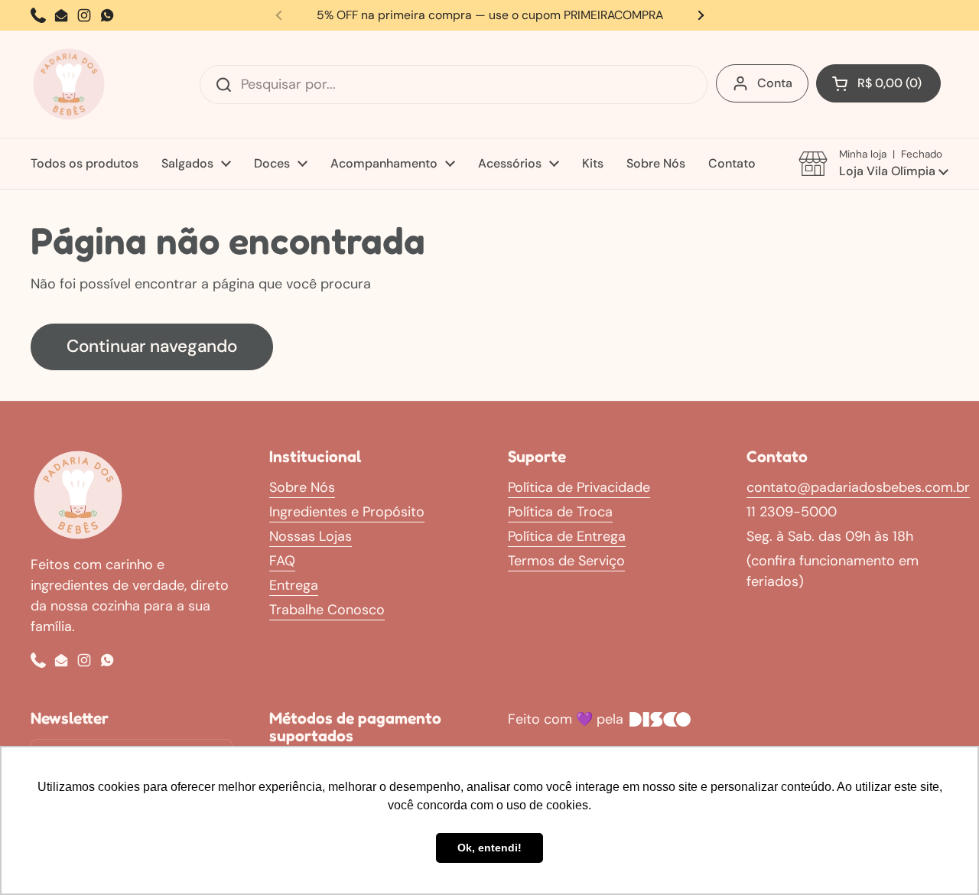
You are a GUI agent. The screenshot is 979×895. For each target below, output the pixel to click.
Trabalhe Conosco (327, 609)
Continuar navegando (152, 346)
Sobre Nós (302, 487)
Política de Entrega (567, 536)
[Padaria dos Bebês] (69, 84)
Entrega (293, 585)
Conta (774, 83)
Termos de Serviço (566, 561)
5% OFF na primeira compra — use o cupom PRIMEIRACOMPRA (490, 15)
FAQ (282, 561)
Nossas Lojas (310, 536)
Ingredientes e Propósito (346, 512)
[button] (878, 83)
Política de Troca (560, 512)
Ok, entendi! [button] (489, 847)
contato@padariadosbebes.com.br (858, 487)
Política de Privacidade (579, 487)
